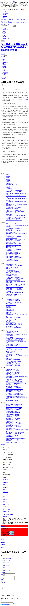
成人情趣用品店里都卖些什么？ (13, 393)
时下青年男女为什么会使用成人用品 (14, 191)
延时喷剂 (5, 29)
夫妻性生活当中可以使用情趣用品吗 (14, 382)
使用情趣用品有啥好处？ (12, 264)
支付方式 (8, 177)
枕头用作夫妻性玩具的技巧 (12, 267)
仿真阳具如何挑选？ (11, 428)
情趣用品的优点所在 (11, 358)
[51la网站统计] (3, 604)
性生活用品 (8, 312)
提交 (2, 580)
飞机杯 (4, 28)
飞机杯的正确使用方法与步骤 (13, 240)
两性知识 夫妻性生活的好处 (12, 380)
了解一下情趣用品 (10, 229)
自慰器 (9, 170)
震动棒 (4, 33)
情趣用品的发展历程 (11, 313)
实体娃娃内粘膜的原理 (11, 255)
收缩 (4, 526)
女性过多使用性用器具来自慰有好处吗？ (15, 396)
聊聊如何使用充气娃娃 (11, 352)
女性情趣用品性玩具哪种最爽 (13, 418)
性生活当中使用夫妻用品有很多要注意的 (15, 215)
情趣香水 (5, 35)
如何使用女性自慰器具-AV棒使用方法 (15, 442)
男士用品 (5, 60)
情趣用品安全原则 (10, 270)
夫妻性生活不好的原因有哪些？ (13, 390)
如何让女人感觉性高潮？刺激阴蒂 (14, 349)
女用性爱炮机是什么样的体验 (13, 364)
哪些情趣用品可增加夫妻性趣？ (13, 359)
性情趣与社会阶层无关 (11, 184)
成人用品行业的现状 (11, 333)
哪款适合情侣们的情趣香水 (12, 271)
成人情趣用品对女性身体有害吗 (13, 249)
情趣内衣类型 (9, 183)
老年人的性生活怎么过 (11, 384)
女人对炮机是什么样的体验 (12, 259)
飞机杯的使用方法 (10, 303)
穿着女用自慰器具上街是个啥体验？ (14, 231)
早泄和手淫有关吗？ (11, 242)
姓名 (2, 574)
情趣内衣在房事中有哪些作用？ (13, 285)
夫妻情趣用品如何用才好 (12, 435)
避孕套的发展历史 (10, 214)
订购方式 (8, 186)
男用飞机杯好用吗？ (11, 232)
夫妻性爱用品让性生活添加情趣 (13, 294)
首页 (4, 59)
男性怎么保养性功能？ (11, 295)
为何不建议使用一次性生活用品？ (14, 228)
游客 (23, 9)
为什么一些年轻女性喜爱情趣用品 (14, 190)
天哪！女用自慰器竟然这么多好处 (14, 273)
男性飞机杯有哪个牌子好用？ (13, 253)
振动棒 (4, 66)
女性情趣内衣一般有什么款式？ (13, 218)
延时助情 (5, 65)
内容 (2, 579)
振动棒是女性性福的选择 (12, 386)
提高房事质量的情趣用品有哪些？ (14, 412)
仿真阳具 (5, 36)
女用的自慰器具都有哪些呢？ (13, 370)
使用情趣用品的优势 (11, 362)
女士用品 (5, 62)
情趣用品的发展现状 (8, 514)
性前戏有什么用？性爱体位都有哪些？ (15, 278)
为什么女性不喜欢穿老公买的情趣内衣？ (15, 432)
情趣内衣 (5, 32)
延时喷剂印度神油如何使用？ (13, 300)
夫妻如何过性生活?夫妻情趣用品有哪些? (15, 239)
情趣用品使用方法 (10, 310)
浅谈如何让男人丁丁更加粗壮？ (13, 422)
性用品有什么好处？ (11, 291)
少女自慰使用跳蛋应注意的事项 (13, 243)
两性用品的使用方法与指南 (12, 440)
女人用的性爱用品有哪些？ (12, 416)
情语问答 (5, 73)
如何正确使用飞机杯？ (11, 238)
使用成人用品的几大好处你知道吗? (14, 292)
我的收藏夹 (8, 558)
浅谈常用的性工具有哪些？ (12, 439)
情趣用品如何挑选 (10, 436)
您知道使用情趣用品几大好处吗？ (14, 323)
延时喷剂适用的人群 (11, 337)
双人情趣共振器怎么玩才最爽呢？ (14, 207)
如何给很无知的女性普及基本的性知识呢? (16, 338)
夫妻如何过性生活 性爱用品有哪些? (14, 389)
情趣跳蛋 (5, 70)
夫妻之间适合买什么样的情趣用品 (14, 379)
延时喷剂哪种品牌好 (11, 250)
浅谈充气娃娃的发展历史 (12, 345)
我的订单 (8, 560)
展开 (2, 526)
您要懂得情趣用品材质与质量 (13, 280)
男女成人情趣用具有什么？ (12, 369)
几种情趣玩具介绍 (10, 322)
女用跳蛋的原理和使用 (11, 275)
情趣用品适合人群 (10, 307)
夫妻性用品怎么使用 (11, 246)
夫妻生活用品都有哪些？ (12, 274)
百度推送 (8, 604)
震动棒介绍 (8, 306)
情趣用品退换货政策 (11, 189)
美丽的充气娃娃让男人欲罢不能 (13, 391)
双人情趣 (5, 63)
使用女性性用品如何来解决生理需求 (14, 404)
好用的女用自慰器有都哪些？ (13, 344)
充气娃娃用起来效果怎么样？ (13, 277)
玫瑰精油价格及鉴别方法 (12, 213)
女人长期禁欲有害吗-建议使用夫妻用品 (15, 257)
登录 (17, 9)
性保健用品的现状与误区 (12, 252)
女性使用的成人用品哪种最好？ (13, 372)
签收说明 (8, 187)
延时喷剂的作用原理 (11, 305)
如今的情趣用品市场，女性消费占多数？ (15, 211)
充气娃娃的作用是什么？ (12, 247)
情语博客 (5, 74)
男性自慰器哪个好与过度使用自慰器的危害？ (17, 217)
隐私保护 (8, 179)
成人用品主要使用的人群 (12, 331)
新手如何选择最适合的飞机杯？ (13, 288)
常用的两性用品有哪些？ (12, 411)
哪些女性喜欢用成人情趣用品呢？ (14, 387)
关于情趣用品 (6, 509)
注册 (20, 9)
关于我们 (8, 174)
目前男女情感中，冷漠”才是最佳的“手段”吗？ (17, 334)
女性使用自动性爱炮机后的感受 (13, 365)
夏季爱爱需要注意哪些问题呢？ (13, 433)
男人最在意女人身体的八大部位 (13, 302)
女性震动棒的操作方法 (11, 326)
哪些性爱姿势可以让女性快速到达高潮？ (15, 424)
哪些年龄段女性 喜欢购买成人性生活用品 (16, 383)
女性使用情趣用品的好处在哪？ (13, 361)
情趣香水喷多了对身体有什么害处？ (14, 287)
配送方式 (8, 180)
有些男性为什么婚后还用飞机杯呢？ (14, 394)
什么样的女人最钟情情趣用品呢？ (14, 327)
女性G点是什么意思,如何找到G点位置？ (15, 438)
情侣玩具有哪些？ (10, 421)
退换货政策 (6, 504)
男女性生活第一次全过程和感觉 (13, 426)
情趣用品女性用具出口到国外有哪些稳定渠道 (17, 284)
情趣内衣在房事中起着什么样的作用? (15, 354)
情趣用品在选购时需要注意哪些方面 (14, 340)
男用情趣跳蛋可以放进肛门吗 (13, 409)
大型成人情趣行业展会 (11, 223)
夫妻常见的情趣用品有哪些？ (13, 414)
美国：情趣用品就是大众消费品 (13, 317)
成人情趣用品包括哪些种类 (12, 299)
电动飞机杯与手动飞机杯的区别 (13, 245)
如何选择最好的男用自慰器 (12, 256)
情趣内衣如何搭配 (10, 374)
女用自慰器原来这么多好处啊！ (13, 236)
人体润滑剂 (6, 38)
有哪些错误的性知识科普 (12, 260)
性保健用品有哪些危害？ (12, 208)
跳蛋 (4, 31)
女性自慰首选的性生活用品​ (12, 425)
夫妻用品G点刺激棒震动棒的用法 (14, 324)
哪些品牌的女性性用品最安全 (13, 415)
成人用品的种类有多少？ (12, 419)
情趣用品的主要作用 (11, 319)
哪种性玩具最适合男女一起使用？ (14, 408)
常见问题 (8, 181)
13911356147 (6, 516)
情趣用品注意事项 (10, 309)
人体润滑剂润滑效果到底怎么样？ (14, 289)
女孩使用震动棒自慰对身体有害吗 (14, 210)
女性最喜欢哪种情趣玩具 (12, 400)
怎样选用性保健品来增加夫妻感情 (14, 220)
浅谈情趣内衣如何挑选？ (12, 405)
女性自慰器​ (8, 268)
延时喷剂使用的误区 (11, 335)
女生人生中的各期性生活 (12, 351)
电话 (2, 575)
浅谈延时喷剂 (6, 511)
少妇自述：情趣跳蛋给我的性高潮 (14, 407)
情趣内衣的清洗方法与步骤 (12, 373)
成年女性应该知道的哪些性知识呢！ (14, 265)
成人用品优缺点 (9, 320)
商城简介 (8, 176)
